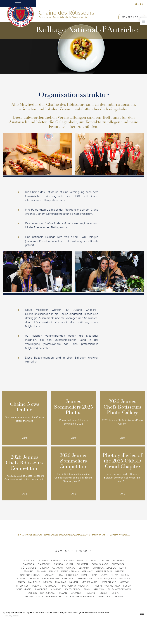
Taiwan (63, 593)
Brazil (94, 560)
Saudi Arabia (23, 589)
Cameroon (44, 564)
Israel (85, 575)
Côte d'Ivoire (28, 567)
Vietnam (118, 596)
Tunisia (102, 593)
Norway (124, 582)
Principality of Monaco (106, 585)
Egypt (122, 567)
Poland (36, 585)
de (136, 4)
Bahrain (56, 560)
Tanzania (75, 593)
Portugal (50, 585)
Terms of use (99, 535)
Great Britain (104, 571)
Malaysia (124, 578)
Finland (41, 571)
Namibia (73, 582)
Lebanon (34, 578)
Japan (104, 575)
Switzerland (48, 593)
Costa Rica (118, 564)
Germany (87, 571)
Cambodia (28, 564)
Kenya (114, 575)
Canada (58, 564)
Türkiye (114, 593)
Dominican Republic (104, 567)
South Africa (72, 589)
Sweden (32, 593)
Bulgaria (118, 560)
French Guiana (70, 571)
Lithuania (68, 578)
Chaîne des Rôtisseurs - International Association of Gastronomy (53, 535)
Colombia (82, 564)
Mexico (47, 582)
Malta (21, 582)
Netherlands (89, 582)
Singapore (41, 589)
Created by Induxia (120, 535)
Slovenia (55, 589)
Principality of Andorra (74, 585)
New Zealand (108, 582)
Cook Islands (100, 564)
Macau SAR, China (106, 578)
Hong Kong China (29, 575)
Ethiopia (28, 571)
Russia (127, 585)
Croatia (44, 567)
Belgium (69, 560)
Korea (125, 575)
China (69, 564)
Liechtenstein (50, 578)
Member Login (131, 17)
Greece (119, 571)
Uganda (28, 596)
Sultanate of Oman (119, 589)
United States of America (79, 596)
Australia (29, 560)
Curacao (57, 567)
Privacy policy (11, 615)
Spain (87, 589)
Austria (43, 560)
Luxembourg (84, 578)
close (142, 614)
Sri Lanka (99, 589)
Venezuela (104, 596)
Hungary (48, 575)
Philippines (22, 585)
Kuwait (21, 578)
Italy (95, 575)
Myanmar (60, 582)
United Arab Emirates (48, 596)
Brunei (106, 560)
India (60, 575)
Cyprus (70, 567)
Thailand (89, 593)
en (141, 4)
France (53, 571)
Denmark (84, 567)
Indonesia (72, 575)
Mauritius (34, 582)
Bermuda (82, 560)
